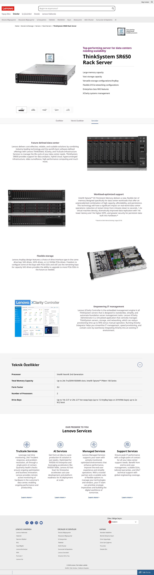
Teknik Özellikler (77, 121)
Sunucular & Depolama (65, 549)
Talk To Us (146, 572)
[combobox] (75, 8)
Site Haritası (73, 568)
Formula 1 (19, 556)
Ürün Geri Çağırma (105, 542)
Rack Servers (47, 26)
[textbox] (123, 522)
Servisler (94, 121)
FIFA (17, 552)
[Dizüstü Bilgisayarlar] (16, 19)
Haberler (19, 536)
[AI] (117, 19)
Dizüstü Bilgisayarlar (64, 532)
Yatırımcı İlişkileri (21, 539)
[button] (113, 8)
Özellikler (59, 121)
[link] (152, 2)
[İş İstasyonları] (47, 19)
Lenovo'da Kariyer (21, 549)
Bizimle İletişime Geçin (107, 536)
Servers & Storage (27, 26)
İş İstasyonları (62, 539)
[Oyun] (72, 19)
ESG (17, 542)
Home (17, 26)
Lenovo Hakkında (21, 532)
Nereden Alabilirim (106, 532)
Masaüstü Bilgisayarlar (65, 536)
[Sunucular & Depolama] (113, 19)
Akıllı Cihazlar (62, 546)
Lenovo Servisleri (63, 552)
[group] (21, 110)
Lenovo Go (19, 559)
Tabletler (60, 542)
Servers (38, 26)
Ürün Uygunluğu (105, 539)
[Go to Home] (8, 8)
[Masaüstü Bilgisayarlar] (35, 19)
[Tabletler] (55, 19)
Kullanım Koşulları (84, 568)
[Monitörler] (65, 19)
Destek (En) (103, 549)
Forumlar (103, 546)
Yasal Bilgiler (20, 546)
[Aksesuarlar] (82, 19)
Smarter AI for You (64, 556)
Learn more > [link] (26, 497)
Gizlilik (67, 568)
